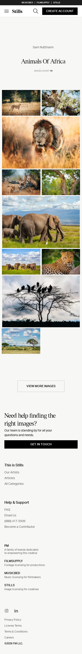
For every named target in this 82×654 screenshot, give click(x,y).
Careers (9, 637)
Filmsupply (43, 3)
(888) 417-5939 (14, 521)
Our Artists (11, 472)
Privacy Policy (12, 619)
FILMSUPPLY (13, 561)
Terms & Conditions (16, 631)
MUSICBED (12, 573)
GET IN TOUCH (41, 444)
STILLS (9, 585)
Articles (9, 478)
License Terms (13, 625)
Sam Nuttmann (43, 47)
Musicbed (27, 3)
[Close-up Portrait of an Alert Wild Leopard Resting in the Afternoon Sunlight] (61, 262)
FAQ (7, 509)
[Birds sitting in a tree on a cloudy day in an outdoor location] (41, 301)
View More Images (41, 386)
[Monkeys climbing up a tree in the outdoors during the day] (61, 182)
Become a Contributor (19, 526)
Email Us (10, 515)
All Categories (14, 483)
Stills (56, 3)
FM (6, 546)
